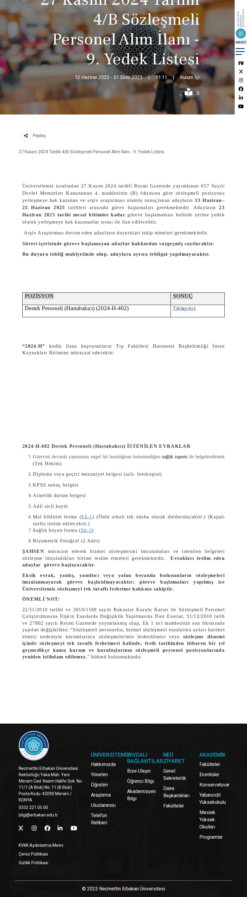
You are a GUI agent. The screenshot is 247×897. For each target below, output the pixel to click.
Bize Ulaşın (139, 771)
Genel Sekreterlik (174, 774)
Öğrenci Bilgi (140, 781)
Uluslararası (103, 805)
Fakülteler (173, 806)
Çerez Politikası (33, 854)
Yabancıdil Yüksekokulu (212, 798)
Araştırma (101, 795)
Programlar (211, 837)
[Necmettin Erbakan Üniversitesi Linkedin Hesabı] (241, 98)
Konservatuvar (214, 785)
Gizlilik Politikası (33, 862)
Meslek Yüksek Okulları (207, 820)
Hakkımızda (103, 764)
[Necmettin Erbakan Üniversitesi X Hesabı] (241, 72)
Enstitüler (209, 774)
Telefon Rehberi (99, 819)
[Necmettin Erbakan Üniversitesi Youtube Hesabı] (241, 106)
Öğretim (99, 785)
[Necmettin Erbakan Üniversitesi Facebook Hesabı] (241, 89)
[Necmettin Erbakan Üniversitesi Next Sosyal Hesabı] (241, 63)
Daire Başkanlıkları (176, 792)
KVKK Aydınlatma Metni (41, 845)
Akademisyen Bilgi (141, 795)
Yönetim (99, 774)
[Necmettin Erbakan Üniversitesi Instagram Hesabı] (241, 80)
